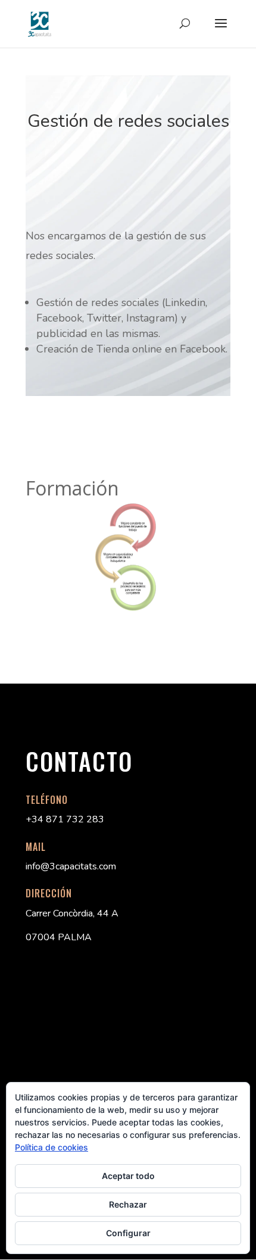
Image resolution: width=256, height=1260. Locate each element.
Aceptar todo (128, 1176)
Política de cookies (51, 1147)
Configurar (128, 1233)
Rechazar (128, 1204)
